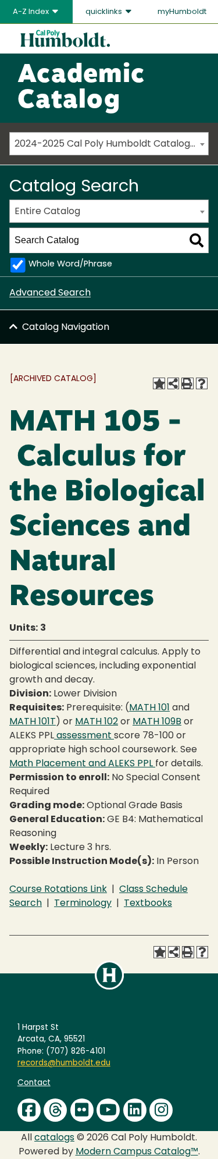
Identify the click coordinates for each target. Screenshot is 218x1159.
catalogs (54, 1138)
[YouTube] (108, 1110)
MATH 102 (96, 722)
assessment (84, 736)
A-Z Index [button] (32, 12)
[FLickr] (82, 1110)
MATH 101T (32, 722)
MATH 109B (157, 722)
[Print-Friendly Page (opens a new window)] (187, 383)
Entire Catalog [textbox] (47, 211)
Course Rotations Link (58, 889)
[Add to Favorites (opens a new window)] (159, 383)
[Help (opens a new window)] (202, 383)
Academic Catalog (81, 88)
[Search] (196, 240)
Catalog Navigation (65, 327)
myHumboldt (182, 12)
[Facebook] (29, 1110)
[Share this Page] (173, 383)
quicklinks (104, 12)
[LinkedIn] (134, 1110)
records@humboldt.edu (63, 1063)
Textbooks (148, 903)
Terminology (83, 903)
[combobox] (109, 143)
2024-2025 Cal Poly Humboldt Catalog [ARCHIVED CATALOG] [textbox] (111, 144)
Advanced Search (50, 293)
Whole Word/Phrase (70, 264)
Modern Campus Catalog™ (137, 1152)
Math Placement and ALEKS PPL (82, 764)
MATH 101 (149, 708)
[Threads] (55, 1110)
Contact (34, 1083)
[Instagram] (161, 1110)
